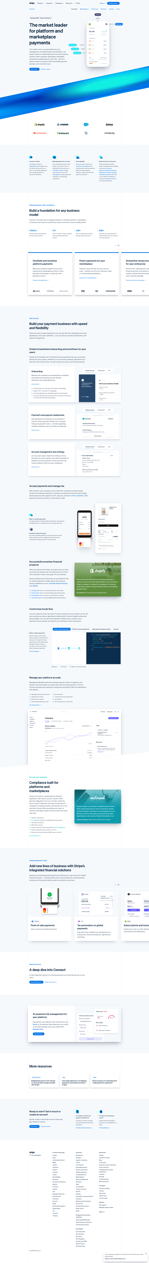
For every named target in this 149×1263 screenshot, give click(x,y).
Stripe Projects (80, 1244)
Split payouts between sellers (101, 629)
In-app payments (81, 1174)
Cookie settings (104, 1179)
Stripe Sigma (56, 1208)
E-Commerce (80, 1165)
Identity (55, 1184)
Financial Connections (59, 1182)
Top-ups (115, 629)
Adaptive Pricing (104, 172)
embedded (32, 166)
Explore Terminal (36, 939)
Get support (102, 1205)
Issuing (55, 1189)
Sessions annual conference (107, 1165)
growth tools (111, 178)
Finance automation (82, 1170)
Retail (77, 1211)
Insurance (79, 1199)
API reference (80, 1234)
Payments (56, 1199)
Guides (101, 1155)
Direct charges (34, 651)
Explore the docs (50, 982)
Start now (34, 69)
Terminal (52, 583)
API (109, 370)
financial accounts (105, 174)
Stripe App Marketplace (83, 1220)
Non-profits (79, 1203)
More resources (104, 1181)
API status (79, 1236)
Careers (101, 1191)
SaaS (77, 1184)
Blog (100, 1160)
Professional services (82, 1206)
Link (54, 1191)
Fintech (78, 1191)
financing (113, 172)
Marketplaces (84, 9)
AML (38, 820)
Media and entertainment (83, 1201)
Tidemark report (36, 598)
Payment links (57, 1196)
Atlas (54, 1157)
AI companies (80, 1187)
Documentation (80, 1231)
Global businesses (81, 1172)
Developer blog (80, 1246)
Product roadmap (104, 1188)
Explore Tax (80, 939)
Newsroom (102, 1193)
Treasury (55, 1216)
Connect (32, 9)
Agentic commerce (81, 1160)
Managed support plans (106, 1207)
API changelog (80, 1239)
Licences (102, 1174)
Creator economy (81, 1189)
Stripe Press (102, 1195)
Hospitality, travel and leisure (84, 1196)
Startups (78, 1157)
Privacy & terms (104, 1167)
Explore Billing (128, 939)
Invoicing (55, 1187)
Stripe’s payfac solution (83, 1128)
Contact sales (112, 3)
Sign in (102, 3)
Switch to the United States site (115, 1259)
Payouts (55, 1201)
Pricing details (103, 1128)
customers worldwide (83, 166)
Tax (54, 1211)
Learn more (35, 384)
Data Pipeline (56, 1177)
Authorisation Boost (59, 1160)
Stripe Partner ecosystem (83, 1222)
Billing (54, 1162)
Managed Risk (38, 1029)
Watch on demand (45, 18)
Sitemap (101, 1176)
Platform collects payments (81, 629)
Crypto (55, 1174)
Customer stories (104, 1157)
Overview (74, 9)
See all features (34, 705)
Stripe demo (35, 593)
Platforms (94, 9)
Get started (38, 1034)
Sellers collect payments (61, 629)
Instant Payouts (111, 170)
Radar (35, 1024)
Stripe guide (35, 590)
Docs (118, 9)
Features (103, 9)
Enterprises (79, 1155)
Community (102, 1162)
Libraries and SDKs (81, 1241)
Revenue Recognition (59, 1206)
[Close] (146, 1254)
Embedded (101, 370)
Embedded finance (81, 1167)
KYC (32, 820)
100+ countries (77, 496)
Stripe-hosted (89, 370)
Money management (82, 1179)
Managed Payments (58, 1194)
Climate (55, 1170)
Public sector (80, 1208)
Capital (35, 586)
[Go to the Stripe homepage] (31, 1152)
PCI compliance (60, 827)
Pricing (78, 3)
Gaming (78, 1194)
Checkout (55, 1167)
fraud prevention (58, 170)
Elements (55, 1179)
